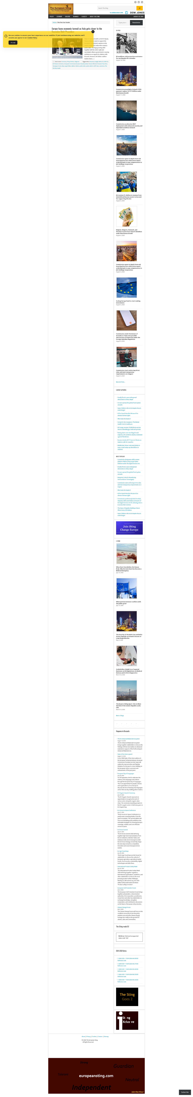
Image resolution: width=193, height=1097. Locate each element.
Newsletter (136, 23)
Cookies (94, 1036)
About (84, 1036)
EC (103, 61)
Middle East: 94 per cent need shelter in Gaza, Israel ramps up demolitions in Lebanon (129, 447)
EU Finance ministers (58, 64)
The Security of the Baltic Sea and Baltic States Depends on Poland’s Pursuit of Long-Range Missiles (129, 636)
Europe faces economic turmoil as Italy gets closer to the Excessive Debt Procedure (77, 30)
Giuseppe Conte (57, 66)
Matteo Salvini (75, 66)
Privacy (89, 1036)
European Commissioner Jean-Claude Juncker (76, 64)
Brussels (91, 61)
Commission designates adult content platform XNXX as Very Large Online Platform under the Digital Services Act (129, 461)
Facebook (135, 2)
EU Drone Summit (123, 830)
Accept (13, 42)
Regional (77, 61)
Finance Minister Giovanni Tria (96, 64)
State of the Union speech (125, 754)
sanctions (102, 66)
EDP (105, 61)
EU (107, 61)
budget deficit (98, 61)
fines (106, 64)
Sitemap (106, 1036)
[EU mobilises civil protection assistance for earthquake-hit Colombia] (126, 54)
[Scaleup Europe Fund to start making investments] (126, 298)
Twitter (139, 2)
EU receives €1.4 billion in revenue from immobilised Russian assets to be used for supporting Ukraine (129, 197)
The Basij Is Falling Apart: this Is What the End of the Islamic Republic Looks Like (128, 705)
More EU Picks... (120, 382)
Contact (100, 1036)
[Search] (139, 8)
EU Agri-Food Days (123, 851)
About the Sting (94, 16)
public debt (82, 66)
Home (54, 22)
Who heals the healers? (124, 419)
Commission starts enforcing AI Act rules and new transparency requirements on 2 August (128, 372)
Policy (51, 16)
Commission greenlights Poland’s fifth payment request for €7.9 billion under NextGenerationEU (128, 91)
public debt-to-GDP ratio (92, 66)
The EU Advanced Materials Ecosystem (129, 739)
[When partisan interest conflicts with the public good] (126, 599)
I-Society (83, 16)
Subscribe (185, 1092)
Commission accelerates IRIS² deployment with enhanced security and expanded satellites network (129, 125)
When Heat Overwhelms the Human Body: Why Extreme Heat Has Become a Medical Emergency (128, 568)
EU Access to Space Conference (127, 810)
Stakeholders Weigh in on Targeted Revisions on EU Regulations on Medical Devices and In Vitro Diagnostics (129, 671)
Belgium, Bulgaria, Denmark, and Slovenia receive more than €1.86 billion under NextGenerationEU (129, 231)
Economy (58, 16)
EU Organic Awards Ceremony (126, 793)
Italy (63, 66)
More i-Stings (120, 715)
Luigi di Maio (68, 66)
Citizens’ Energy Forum (124, 907)
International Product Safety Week (127, 866)
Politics (72, 61)
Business (75, 16)
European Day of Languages (126, 773)
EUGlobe (67, 16)
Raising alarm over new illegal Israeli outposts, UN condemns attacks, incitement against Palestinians (130, 435)
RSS (142, 2)
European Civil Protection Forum (127, 888)
